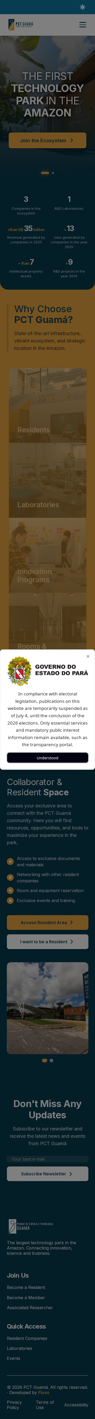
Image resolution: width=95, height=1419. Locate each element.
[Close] (88, 656)
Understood (47, 757)
